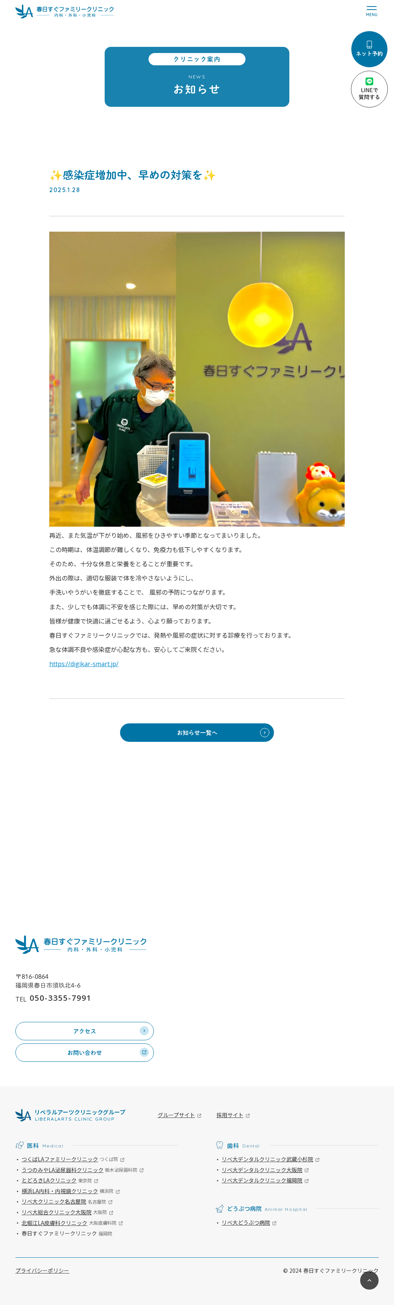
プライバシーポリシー (42, 1270)
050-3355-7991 (61, 998)
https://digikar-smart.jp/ (84, 664)
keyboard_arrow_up (369, 1280)
